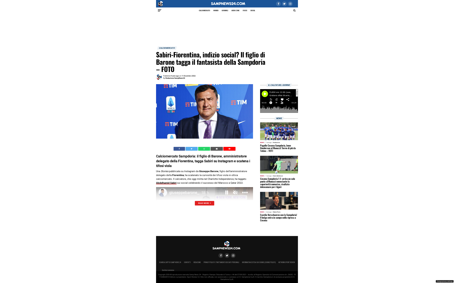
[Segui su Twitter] (227, 255)
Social (252, 10)
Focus (245, 10)
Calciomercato (204, 10)
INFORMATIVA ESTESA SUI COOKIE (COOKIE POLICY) (259, 262)
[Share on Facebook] (180, 149)
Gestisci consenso (168, 270)
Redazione (197, 262)
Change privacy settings (445, 281)
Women (215, 10)
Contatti (187, 262)
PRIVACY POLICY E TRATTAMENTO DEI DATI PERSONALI (221, 262)
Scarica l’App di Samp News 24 (170, 262)
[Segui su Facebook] (220, 255)
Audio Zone (235, 10)
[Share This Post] (204, 149)
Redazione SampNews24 (175, 78)
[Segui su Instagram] (233, 255)
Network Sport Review (286, 262)
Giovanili (225, 10)
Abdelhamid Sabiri (166, 182)
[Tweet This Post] (192, 149)
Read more (203, 203)
